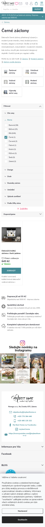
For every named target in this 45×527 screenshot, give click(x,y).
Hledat (37, 9)
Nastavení (22, 511)
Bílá (12, 133)
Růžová (12, 153)
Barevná (13, 125)
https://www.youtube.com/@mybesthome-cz (24, 434)
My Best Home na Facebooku (24, 425)
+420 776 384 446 (24, 416)
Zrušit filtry (24, 209)
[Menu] (41, 3)
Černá (12, 137)
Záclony (25, 59)
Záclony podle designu (12, 62)
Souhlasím (22, 519)
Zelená (12, 161)
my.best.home (24, 429)
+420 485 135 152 (24, 420)
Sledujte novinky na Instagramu (23, 349)
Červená (13, 141)
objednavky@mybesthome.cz (24, 412)
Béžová (13, 129)
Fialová (12, 145)
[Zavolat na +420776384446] (26, 3)
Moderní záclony (37, 59)
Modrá (12, 149)
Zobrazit (11, 270)
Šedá (11, 157)
